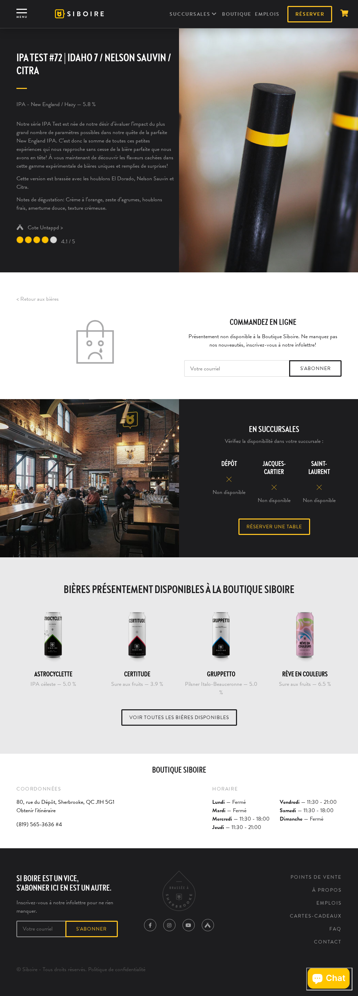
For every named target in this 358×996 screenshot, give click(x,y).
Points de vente (316, 877)
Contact (328, 942)
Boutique (236, 14)
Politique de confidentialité (116, 969)
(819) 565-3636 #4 (39, 824)
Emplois (267, 14)
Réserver (309, 14)
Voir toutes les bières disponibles (179, 717)
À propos (327, 890)
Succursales (191, 14)
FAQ (335, 929)
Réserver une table (274, 526)
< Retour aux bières (37, 299)
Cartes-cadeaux (316, 916)
